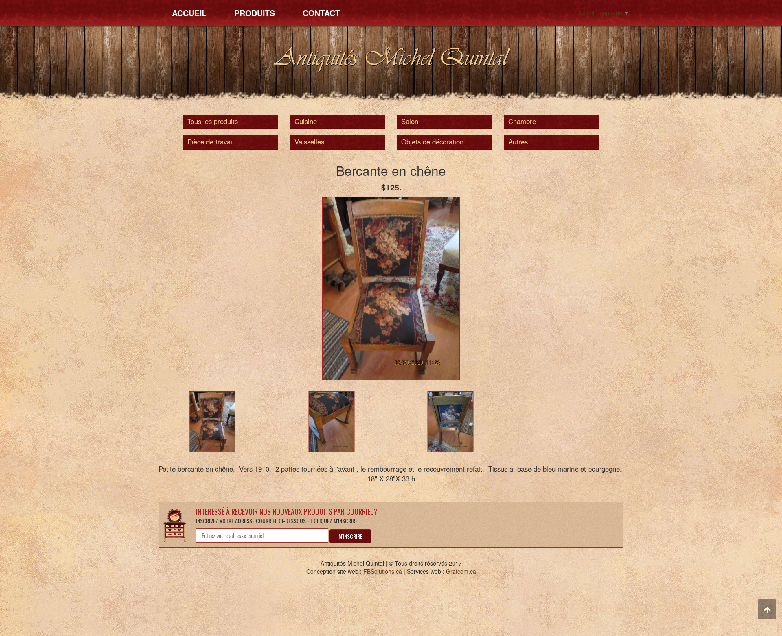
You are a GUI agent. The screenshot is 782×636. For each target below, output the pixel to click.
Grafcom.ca (461, 571)
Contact (321, 13)
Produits (254, 13)
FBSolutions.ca (382, 571)
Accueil (189, 13)
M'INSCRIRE (350, 536)
